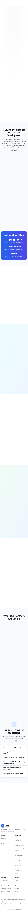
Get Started (14, 54)
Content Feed (18, 858)
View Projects (13, 59)
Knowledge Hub (19, 853)
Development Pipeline (21, 848)
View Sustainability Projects (13, 512)
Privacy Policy (4, 904)
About (16, 880)
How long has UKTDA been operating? (13, 757)
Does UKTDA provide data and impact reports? (13, 774)
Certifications (18, 870)
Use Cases (18, 860)
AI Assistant (20, 865)
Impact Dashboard (20, 838)
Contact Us (13, 813)
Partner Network (5, 883)
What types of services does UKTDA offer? (12, 752)
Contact (17, 888)
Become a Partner (5, 891)
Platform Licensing (6, 888)
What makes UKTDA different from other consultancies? (12, 762)
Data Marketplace (19, 845)
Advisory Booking (19, 863)
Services (17, 883)
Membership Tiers (6, 886)
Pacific (3, 844)
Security (17, 891)
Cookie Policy (23, 904)
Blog (16, 873)
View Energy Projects (11, 439)
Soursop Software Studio (16, 909)
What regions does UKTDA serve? (12, 748)
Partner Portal (4, 880)
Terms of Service (14, 904)
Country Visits (18, 840)
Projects (17, 850)
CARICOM (3, 838)
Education (17, 868)
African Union (4, 841)
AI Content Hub (19, 855)
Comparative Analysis (20, 843)
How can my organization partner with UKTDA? (12, 768)
